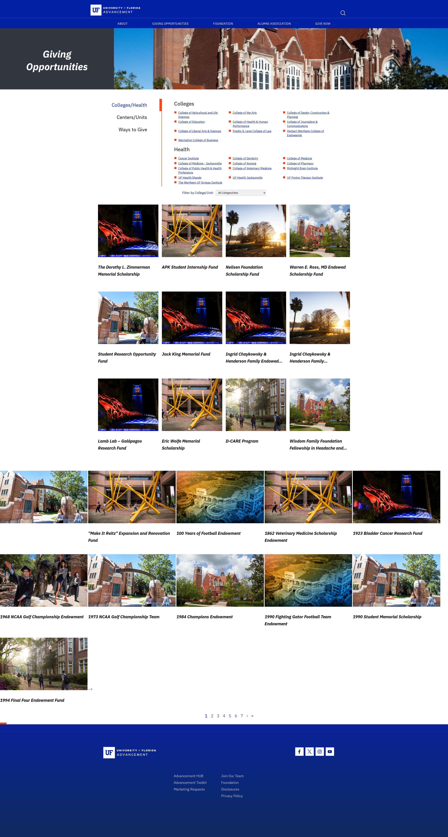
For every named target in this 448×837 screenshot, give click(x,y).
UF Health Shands (189, 177)
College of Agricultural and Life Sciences (198, 115)
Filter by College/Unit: (198, 193)
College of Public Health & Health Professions (200, 170)
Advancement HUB (188, 775)
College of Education (191, 122)
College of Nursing (244, 163)
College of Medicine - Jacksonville (200, 163)
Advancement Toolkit (190, 782)
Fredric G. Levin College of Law (252, 131)
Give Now (322, 24)
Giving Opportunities (170, 24)
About (122, 24)
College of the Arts (245, 112)
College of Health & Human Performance (250, 124)
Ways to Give (133, 129)
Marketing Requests (189, 789)
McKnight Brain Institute (302, 168)
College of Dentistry (245, 158)
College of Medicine (299, 158)
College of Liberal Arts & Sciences (199, 131)
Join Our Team (232, 775)
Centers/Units (132, 117)
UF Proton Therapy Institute (305, 177)
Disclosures (230, 789)
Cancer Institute (188, 158)
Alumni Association (274, 24)
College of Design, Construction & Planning (308, 115)
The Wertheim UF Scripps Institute (200, 182)
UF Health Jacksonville (247, 177)
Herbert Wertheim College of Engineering (305, 133)
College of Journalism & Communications (302, 124)
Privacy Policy (232, 795)
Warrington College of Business (198, 140)
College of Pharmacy (300, 163)
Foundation (223, 24)
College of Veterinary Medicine (252, 168)
